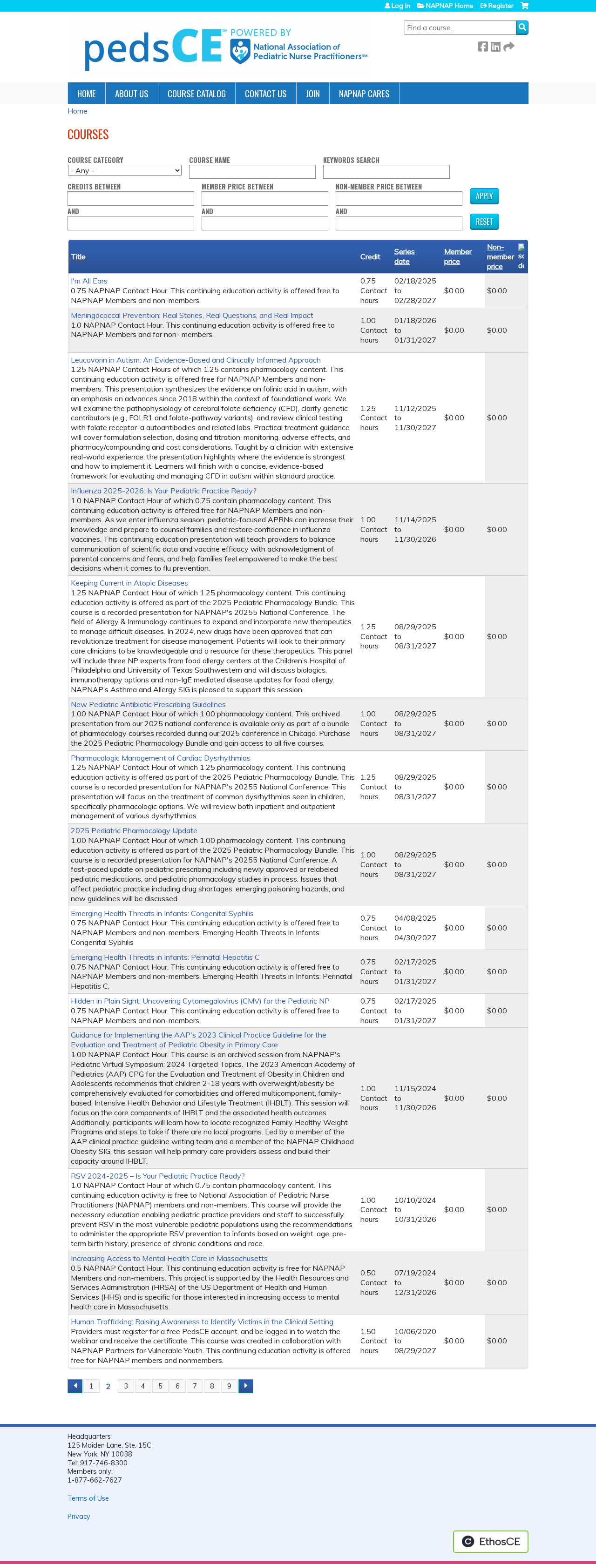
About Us (132, 93)
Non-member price (500, 256)
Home (86, 93)
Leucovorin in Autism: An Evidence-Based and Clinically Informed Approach (196, 359)
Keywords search (351, 160)
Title (78, 256)
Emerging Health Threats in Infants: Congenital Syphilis (162, 913)
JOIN (313, 93)
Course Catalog (197, 93)
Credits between (94, 186)
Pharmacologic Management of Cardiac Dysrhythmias (161, 757)
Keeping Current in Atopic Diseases (129, 582)
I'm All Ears (89, 280)
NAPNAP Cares (364, 93)
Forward (508, 45)
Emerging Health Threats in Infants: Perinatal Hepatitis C (165, 957)
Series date (404, 256)
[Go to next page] (245, 1386)
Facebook (483, 45)
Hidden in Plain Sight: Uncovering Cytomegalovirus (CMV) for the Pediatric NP (200, 1000)
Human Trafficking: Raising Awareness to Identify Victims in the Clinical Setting (202, 1321)
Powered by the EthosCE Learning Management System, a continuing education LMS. (490, 1541)
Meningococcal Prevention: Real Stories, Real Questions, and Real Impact (192, 315)
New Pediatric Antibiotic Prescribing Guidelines (148, 704)
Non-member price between (379, 186)
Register (501, 5)
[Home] (219, 47)
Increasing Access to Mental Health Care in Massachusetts (169, 1258)
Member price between (237, 186)
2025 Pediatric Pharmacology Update (134, 830)
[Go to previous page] (75, 1386)
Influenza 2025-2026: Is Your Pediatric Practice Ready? (164, 490)
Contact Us (266, 93)
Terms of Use (88, 1498)
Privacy (79, 1516)
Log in (401, 5)
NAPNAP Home (450, 5)
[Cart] (524, 9)
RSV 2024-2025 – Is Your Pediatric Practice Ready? (158, 1175)
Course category (95, 160)
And (73, 211)
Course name (209, 160)
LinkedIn (495, 45)
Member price (458, 256)
